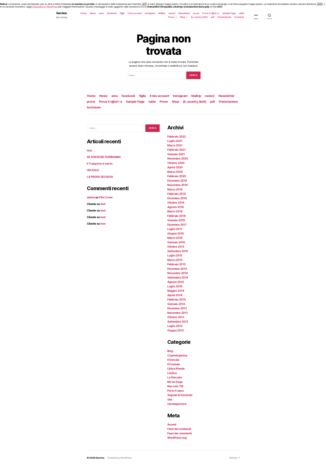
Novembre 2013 (177, 312)
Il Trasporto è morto (100, 163)
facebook (112, 13)
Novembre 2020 (177, 158)
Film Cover (106, 197)
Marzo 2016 (174, 237)
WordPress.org (177, 437)
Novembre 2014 (177, 273)
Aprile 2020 (175, 167)
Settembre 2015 (177, 251)
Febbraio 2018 (176, 215)
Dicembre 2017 (177, 224)
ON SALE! (93, 170)
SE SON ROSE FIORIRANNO (104, 157)
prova (196, 13)
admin (91, 197)
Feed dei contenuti (179, 429)
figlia (122, 13)
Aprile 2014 (174, 295)
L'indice (172, 373)
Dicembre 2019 (177, 180)
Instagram (150, 13)
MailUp (161, 13)
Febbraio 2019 (176, 193)
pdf (212, 17)
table (241, 13)
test (89, 150)
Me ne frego (175, 382)
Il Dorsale (173, 359)
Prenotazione (224, 17)
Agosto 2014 (175, 282)
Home (83, 13)
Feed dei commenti (179, 433)
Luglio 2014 (174, 286)
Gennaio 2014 (176, 304)
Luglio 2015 (174, 255)
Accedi (171, 424)
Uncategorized (176, 403)
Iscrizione (239, 17)
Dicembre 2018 (177, 198)
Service (61, 13)
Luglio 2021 (174, 141)
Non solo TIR (175, 386)
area (101, 13)
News (93, 13)
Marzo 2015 (174, 260)
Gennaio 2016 (176, 242)
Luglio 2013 (174, 326)
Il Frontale (173, 364)
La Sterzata (174, 377)
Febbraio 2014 (176, 299)
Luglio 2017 (174, 229)
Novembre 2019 (177, 185)
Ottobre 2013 (175, 317)
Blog (170, 351)
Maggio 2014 (175, 290)
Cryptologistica (177, 355)
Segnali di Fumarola (179, 395)
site (169, 399)
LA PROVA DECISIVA (100, 176)
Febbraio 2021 (176, 149)
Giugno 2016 (175, 233)
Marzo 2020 (175, 171)
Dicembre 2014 (177, 268)
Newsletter (184, 13)
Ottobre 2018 (175, 202)
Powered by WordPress (119, 457)
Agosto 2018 (175, 207)
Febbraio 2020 (176, 176)
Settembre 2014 (177, 277)
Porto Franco (175, 390)
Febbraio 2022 (176, 136)
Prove (171, 17)
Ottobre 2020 (176, 163)
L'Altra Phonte (176, 368)
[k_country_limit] (199, 17)
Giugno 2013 (175, 330)
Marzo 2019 (174, 189)
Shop (182, 17)
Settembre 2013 (177, 321)
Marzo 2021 (174, 145)
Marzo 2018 (174, 211)
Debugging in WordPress (45, 6)
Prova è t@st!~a (210, 13)
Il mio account (135, 13)
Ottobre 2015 (175, 246)
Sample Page (229, 13)
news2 (171, 13)
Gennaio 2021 (176, 154)
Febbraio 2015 (176, 264)
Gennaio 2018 (176, 220)
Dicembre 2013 (177, 308)
